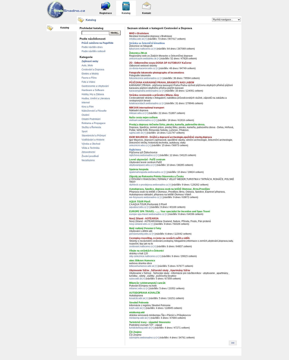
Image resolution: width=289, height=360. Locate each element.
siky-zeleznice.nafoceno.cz (143, 256)
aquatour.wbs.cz (137, 207)
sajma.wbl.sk (136, 132)
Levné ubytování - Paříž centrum (147, 159)
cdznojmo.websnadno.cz (142, 337)
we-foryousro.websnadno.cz (144, 197)
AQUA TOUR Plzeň (139, 201)
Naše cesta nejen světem (143, 117)
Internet (86, 102)
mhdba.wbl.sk (136, 39)
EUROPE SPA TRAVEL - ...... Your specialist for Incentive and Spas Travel (169, 211)
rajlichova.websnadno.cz (142, 155)
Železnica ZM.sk (138, 53)
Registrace (105, 13)
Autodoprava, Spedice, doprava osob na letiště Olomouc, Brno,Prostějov (169, 189)
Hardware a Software (93, 90)
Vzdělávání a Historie (93, 139)
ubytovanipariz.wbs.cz (141, 165)
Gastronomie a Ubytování (95, 86)
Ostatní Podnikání (91, 119)
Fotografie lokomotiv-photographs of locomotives (156, 72)
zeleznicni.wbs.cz (138, 145)
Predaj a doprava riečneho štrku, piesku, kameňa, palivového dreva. (167, 124)
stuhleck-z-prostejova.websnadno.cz (148, 184)
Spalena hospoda (138, 169)
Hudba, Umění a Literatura (96, 98)
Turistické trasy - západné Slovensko (149, 322)
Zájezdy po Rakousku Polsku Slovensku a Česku (156, 176)
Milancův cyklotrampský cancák (147, 283)
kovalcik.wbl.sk (137, 298)
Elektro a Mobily (90, 73)
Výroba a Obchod (91, 143)
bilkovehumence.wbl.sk (141, 266)
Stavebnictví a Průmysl (94, 135)
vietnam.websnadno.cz (141, 120)
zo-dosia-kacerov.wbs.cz (142, 68)
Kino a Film (88, 106)
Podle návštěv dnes (92, 47)
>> (232, 342)
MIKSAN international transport (146, 107)
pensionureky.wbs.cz (140, 233)
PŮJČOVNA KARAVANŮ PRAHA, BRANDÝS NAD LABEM (161, 82)
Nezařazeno (88, 160)
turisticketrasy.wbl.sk (140, 327)
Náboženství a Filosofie (94, 110)
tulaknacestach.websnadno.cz (145, 103)
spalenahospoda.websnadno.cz (146, 172)
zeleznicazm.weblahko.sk (142, 58)
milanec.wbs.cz (137, 288)
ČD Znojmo (135, 332)
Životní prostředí (90, 156)
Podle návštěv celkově (94, 51)
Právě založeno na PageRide (97, 43)
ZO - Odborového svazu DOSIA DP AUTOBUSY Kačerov (160, 63)
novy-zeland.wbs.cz (139, 224)
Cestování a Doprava (93, 69)
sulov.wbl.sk (135, 278)
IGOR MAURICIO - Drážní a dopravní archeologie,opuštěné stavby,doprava (170, 137)
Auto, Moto (87, 65)
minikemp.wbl (136, 312)
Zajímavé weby (90, 61)
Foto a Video (88, 82)
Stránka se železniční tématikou (147, 43)
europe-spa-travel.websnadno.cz (146, 214)
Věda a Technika (90, 148)
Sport (84, 131)
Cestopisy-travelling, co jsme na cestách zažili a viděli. (159, 238)
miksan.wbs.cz (137, 113)
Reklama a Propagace (94, 123)
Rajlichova (135, 149)
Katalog (126, 13)
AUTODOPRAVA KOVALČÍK (144, 292)
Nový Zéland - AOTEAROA (144, 218)
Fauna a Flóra (89, 77)
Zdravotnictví (88, 152)
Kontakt (146, 13)
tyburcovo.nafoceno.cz (141, 48)
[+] (145, 39)
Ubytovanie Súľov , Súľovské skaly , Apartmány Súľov (159, 270)
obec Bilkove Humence (142, 260)
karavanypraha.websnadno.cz (145, 90)
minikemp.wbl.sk (138, 318)
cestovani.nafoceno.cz (141, 246)
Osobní (85, 115)
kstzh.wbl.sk (135, 308)
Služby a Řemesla (91, 127)
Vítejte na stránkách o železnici (146, 250)
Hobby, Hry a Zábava (93, 94)
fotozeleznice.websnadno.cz (144, 78)
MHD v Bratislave (139, 33)
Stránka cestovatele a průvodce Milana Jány (154, 95)
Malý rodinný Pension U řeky (145, 228)
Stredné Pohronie (139, 302)
